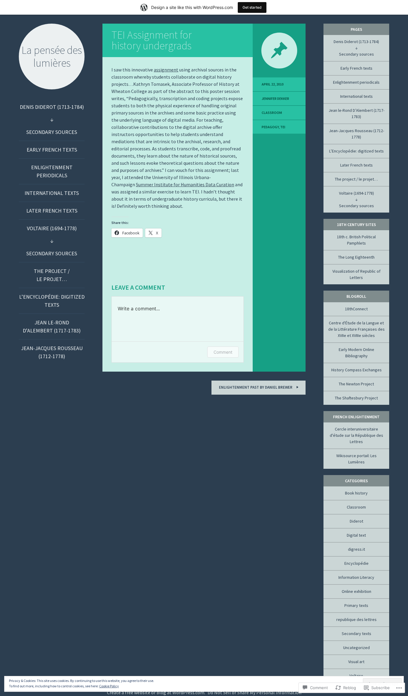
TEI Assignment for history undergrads (151, 40)
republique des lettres (356, 619)
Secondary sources (51, 132)
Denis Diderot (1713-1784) (52, 106)
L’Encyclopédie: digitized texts (52, 300)
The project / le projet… (52, 275)
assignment (166, 70)
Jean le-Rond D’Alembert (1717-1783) (52, 326)
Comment (223, 352)
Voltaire (356, 675)
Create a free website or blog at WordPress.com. (156, 692)
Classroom (272, 112)
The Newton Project (356, 384)
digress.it (356, 549)
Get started (252, 7)
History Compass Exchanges (356, 370)
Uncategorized (356, 647)
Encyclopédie (356, 563)
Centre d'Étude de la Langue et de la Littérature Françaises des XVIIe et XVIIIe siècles (356, 329)
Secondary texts (356, 633)
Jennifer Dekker (275, 98)
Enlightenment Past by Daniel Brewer (256, 387)
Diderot (356, 521)
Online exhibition (356, 591)
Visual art (356, 661)
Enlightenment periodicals (52, 171)
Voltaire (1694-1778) (52, 228)
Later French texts (51, 210)
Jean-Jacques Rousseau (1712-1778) (52, 352)
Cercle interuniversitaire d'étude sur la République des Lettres (356, 435)
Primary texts (356, 605)
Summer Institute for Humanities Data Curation (185, 184)
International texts (51, 193)
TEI (282, 127)
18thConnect (356, 309)
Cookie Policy (109, 686)
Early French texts (52, 149)
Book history (356, 493)
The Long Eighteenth (356, 257)
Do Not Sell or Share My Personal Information (254, 692)
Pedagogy (270, 127)
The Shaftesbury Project (356, 398)
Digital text (356, 535)
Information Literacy (356, 577)
